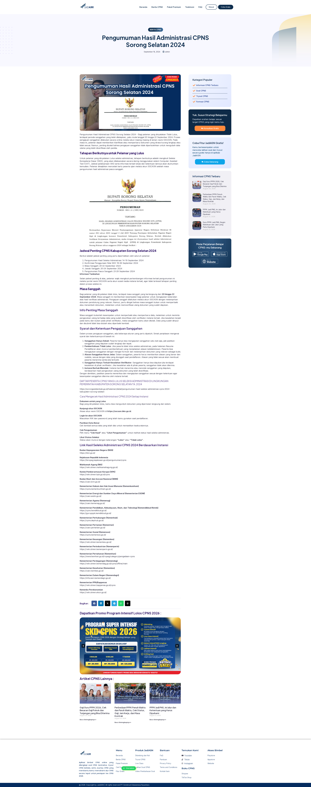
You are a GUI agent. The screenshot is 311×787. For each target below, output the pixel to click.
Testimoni (189, 7)
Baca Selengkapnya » (88, 720)
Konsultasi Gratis (211, 128)
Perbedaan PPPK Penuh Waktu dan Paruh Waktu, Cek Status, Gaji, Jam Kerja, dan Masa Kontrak (130, 711)
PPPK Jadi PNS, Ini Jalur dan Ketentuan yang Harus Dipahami (163, 710)
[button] (94, 603)
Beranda (143, 7)
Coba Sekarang (211, 162)
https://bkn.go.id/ (87, 453)
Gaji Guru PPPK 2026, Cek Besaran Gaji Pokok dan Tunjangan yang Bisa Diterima (94, 710)
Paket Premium (174, 7)
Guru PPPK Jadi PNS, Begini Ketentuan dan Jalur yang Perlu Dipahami (214, 224)
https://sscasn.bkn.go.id (119, 411)
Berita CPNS (157, 7)
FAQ (200, 7)
